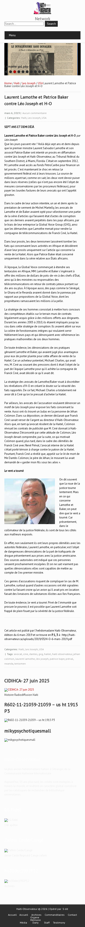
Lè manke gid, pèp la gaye (21, 66)
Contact (72, 915)
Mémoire (35, 920)
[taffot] (19, 689)
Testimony (59, 922)
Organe (34, 917)
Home (8, 83)
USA (40, 83)
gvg (41, 654)
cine (25, 654)
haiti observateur (62, 654)
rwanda (8, 663)
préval (69, 658)
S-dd (65, 909)
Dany (35, 922)
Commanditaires (55, 915)
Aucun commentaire (34, 113)
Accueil (12, 915)
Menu (12, 35)
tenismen (20, 663)
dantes (33, 654)
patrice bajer (57, 658)
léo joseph (42, 658)
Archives (36, 915)
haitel (47, 654)
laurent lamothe (25, 658)
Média (23, 922)
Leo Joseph (29, 83)
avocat (18, 654)
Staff (47, 922)
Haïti (17, 83)
